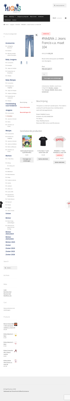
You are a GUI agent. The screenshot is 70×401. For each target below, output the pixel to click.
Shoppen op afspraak (22, 16)
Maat (43, 66)
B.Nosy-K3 (12, 166)
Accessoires (10, 43)
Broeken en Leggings (10, 137)
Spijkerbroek (45, 92)
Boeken (9, 50)
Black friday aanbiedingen (10, 221)
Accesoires (10, 62)
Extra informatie (25, 107)
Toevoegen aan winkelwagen (52, 78)
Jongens (12, 24)
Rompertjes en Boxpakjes (11, 72)
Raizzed (9, 202)
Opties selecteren (43, 159)
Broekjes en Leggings (10, 86)
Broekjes (9, 65)
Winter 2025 (10, 242)
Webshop (11, 16)
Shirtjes (9, 76)
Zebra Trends (10, 210)
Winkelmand (7, 20)
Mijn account (33, 16)
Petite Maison (10, 199)
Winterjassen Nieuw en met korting (10, 227)
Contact (14, 20)
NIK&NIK (52, 90)
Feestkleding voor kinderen (11, 105)
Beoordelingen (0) (25, 112)
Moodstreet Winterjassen (10, 195)
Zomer (8, 245)
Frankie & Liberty (11, 180)
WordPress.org (7, 295)
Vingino (9, 207)
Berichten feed (7, 292)
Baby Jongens (11, 59)
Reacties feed (7, 294)
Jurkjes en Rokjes (11, 93)
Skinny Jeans (58, 90)
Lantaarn (9, 186)
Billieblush (10, 171)
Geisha (9, 183)
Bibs (8, 168)
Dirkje (8, 177)
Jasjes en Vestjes (11, 68)
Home (5, 16)
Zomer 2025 (10, 251)
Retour (9, 205)
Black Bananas (11, 174)
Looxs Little (10, 191)
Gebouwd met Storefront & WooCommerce (16, 391)
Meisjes (8, 130)
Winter (8, 218)
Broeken (18, 24)
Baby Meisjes (11, 80)
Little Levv (10, 189)
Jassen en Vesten (11, 119)
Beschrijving (23, 102)
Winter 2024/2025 (10, 238)
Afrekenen (41, 16)
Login (5, 290)
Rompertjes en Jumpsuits (11, 97)
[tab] (27, 102)
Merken (9, 156)
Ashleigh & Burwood (10, 47)
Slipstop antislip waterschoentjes (11, 54)
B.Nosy (9, 163)
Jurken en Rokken (12, 144)
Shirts (8, 122)
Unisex (8, 213)
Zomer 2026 (10, 254)
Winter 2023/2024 (10, 233)
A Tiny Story (10, 159)
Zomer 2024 (10, 248)
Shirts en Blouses (11, 147)
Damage (47, 90)
